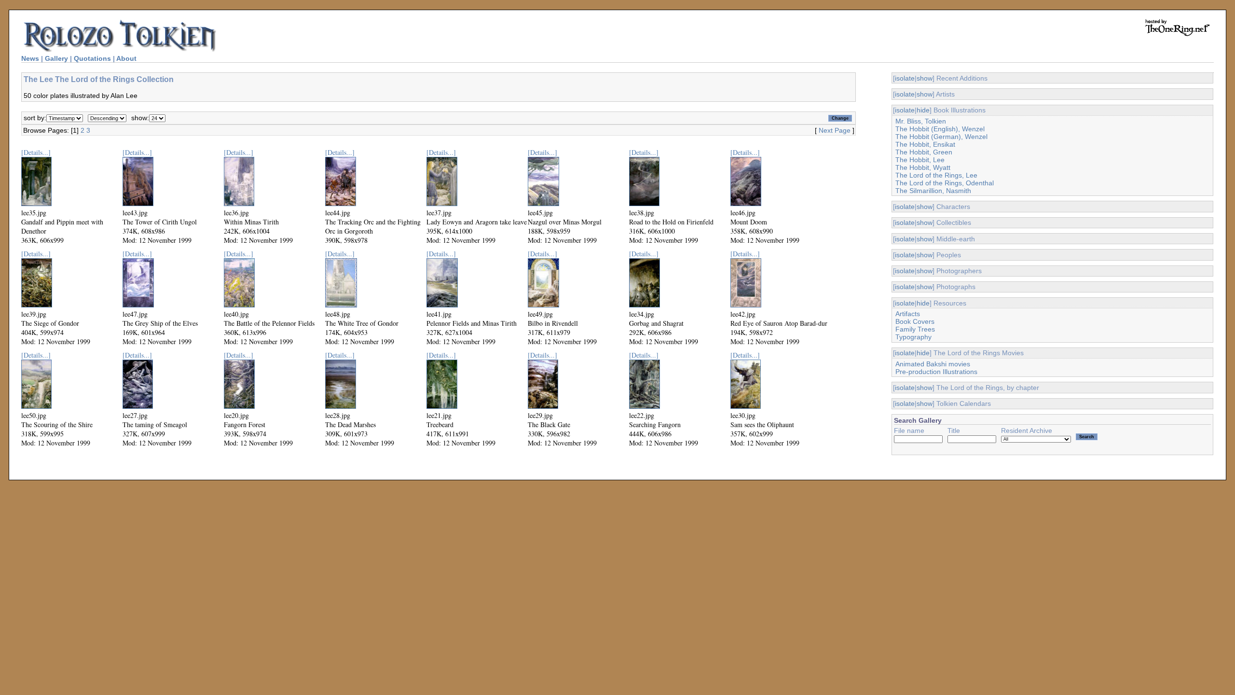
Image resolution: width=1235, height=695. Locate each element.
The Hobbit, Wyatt (922, 167)
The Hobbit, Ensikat (925, 144)
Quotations (92, 58)
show (925, 78)
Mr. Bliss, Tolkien (920, 121)
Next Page (835, 130)
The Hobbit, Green (923, 152)
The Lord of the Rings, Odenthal (944, 183)
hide (923, 110)
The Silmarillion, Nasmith (933, 191)
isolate (905, 78)
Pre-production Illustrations (936, 371)
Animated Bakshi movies (932, 364)
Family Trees (915, 329)
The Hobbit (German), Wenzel (941, 136)
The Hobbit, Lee (920, 160)
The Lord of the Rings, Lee (936, 175)
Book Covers (914, 321)
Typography (913, 337)
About (126, 58)
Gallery (56, 58)
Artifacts (907, 314)
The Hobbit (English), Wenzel (940, 129)
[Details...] (36, 152)
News (30, 58)
